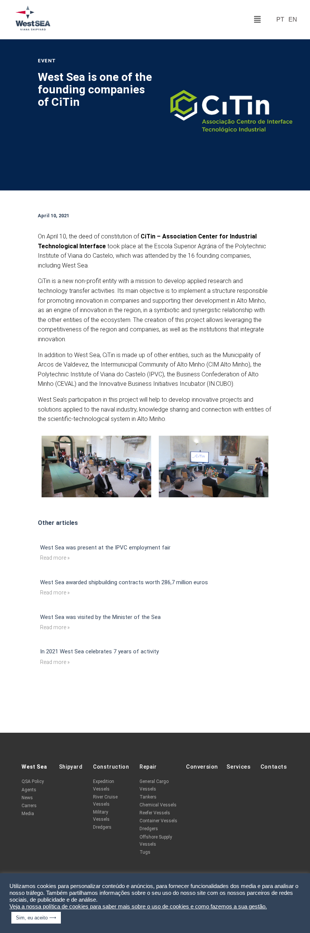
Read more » (55, 558)
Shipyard (71, 767)
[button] (257, 19)
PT (280, 20)
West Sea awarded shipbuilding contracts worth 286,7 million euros (124, 582)
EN (293, 20)
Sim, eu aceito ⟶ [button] (36, 918)
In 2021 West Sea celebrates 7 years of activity (99, 651)
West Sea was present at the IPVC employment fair (105, 547)
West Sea (34, 767)
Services (238, 766)
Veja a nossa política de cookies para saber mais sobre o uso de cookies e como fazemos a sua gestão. (138, 907)
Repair (148, 767)
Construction (111, 767)
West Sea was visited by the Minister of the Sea (100, 617)
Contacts (273, 766)
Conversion (202, 766)
